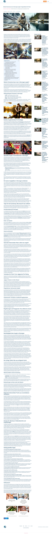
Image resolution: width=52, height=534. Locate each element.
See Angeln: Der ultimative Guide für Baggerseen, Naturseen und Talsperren (45, 120)
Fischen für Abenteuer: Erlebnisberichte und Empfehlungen (11, 78)
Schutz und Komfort (8, 68)
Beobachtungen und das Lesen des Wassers (10, 76)
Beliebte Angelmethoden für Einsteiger (9, 63)
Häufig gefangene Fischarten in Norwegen (10, 62)
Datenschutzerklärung (26, 527)
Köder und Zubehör (8, 67)
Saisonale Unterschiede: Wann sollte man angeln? (10, 69)
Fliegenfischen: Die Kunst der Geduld (9, 71)
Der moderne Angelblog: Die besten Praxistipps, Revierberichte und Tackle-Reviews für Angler (45, 98)
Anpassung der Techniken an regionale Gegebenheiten (11, 72)
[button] (48, 1)
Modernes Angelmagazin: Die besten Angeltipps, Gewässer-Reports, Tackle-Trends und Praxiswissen (45, 132)
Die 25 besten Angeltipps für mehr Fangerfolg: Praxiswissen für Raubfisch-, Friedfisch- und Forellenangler (45, 63)
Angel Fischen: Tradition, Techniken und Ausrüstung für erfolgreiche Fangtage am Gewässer (45, 74)
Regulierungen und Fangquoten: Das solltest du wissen (11, 73)
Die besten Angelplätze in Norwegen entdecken (10, 65)
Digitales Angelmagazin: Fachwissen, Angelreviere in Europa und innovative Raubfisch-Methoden (45, 39)
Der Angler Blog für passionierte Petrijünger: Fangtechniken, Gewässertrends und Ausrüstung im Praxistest (45, 51)
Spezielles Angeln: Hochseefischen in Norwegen (10, 64)
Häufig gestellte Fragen (7, 79)
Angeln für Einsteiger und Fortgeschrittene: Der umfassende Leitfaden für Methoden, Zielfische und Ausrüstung (45, 86)
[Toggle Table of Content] (18, 60)
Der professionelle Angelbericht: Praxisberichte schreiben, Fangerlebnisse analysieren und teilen (45, 110)
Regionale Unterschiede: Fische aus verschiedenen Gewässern (12, 77)
